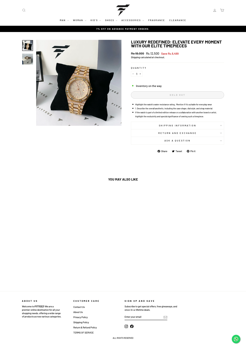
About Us (78, 312)
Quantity (138, 67)
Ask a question (177, 140)
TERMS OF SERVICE (83, 332)
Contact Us (79, 306)
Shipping (135, 57)
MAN (63, 20)
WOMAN (78, 20)
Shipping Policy (81, 322)
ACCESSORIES (131, 20)
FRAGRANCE (156, 20)
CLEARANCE (177, 20)
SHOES (110, 20)
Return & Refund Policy (85, 327)
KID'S (95, 20)
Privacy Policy (80, 317)
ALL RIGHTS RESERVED (123, 338)
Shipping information (177, 125)
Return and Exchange (177, 133)
